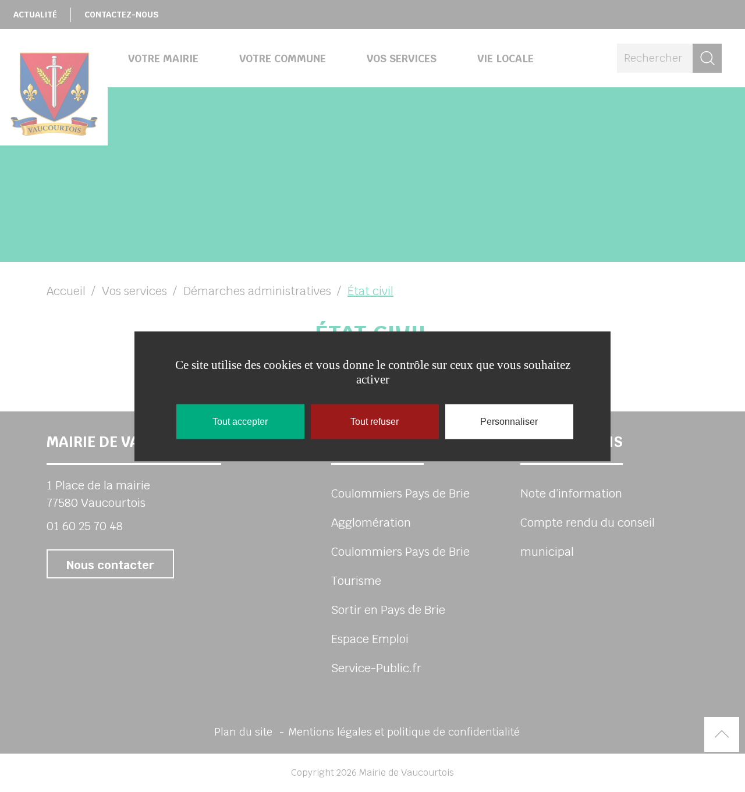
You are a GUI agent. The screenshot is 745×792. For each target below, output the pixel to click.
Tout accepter (240, 421)
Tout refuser (374, 421)
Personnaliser (509, 421)
